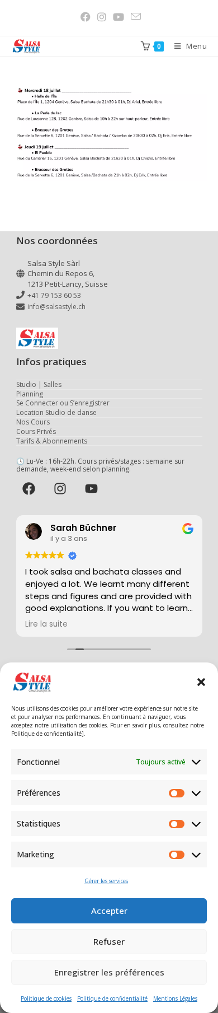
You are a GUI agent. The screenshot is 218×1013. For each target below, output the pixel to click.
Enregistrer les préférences (109, 972)
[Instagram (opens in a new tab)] (102, 17)
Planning (29, 394)
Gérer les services (106, 881)
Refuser (109, 941)
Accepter (109, 910)
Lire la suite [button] (46, 624)
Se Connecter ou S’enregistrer (63, 403)
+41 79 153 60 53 (54, 295)
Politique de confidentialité (112, 998)
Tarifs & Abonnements (51, 441)
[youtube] (93, 488)
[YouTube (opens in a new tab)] (118, 17)
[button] (201, 682)
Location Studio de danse (56, 412)
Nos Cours (33, 422)
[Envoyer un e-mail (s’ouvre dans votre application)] (134, 16)
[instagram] (62, 488)
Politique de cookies (46, 998)
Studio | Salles (38, 384)
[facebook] (31, 488)
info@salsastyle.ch (56, 306)
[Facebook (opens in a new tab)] (85, 17)
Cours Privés (36, 431)
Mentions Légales (175, 998)
